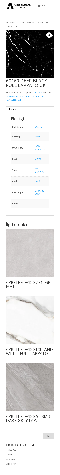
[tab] (30, 109)
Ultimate (39, 127)
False (37, 136)
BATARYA (11, 449)
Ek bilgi (13, 109)
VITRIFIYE (11, 464)
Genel (9, 454)
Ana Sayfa (10, 22)
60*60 (38, 158)
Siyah (37, 181)
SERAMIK (21, 22)
